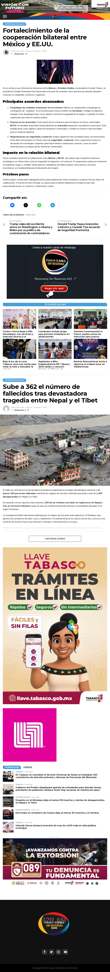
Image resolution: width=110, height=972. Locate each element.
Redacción (19, 54)
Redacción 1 (20, 410)
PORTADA (31, 215)
